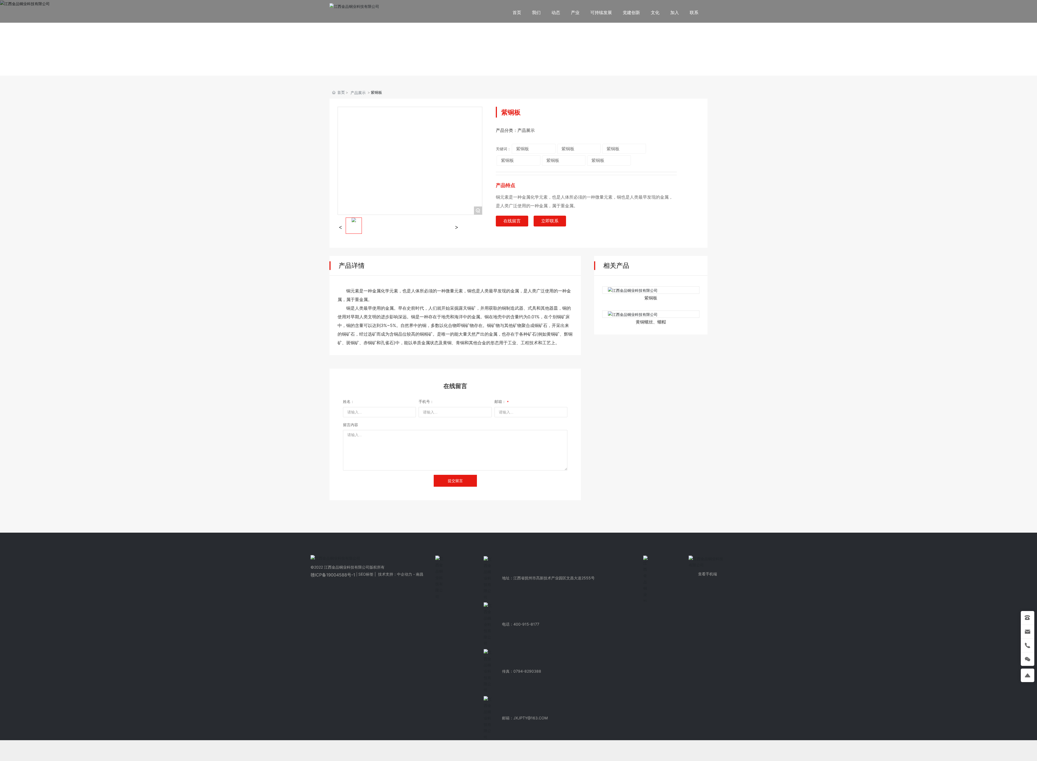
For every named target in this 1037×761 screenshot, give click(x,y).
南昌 (419, 574)
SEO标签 (365, 574)
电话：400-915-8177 (520, 624)
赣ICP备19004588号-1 (333, 575)
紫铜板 (650, 298)
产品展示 (358, 92)
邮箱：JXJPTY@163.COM (525, 718)
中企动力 (405, 574)
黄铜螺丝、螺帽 (651, 322)
